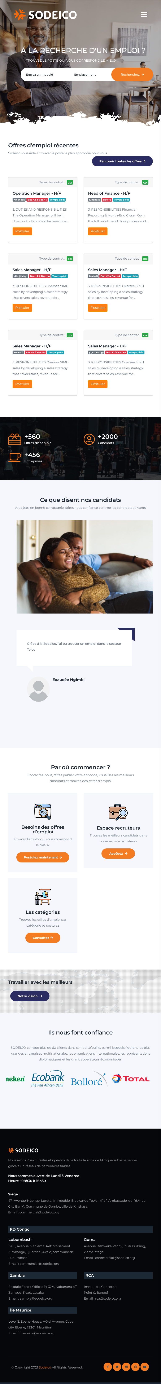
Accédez (116, 854)
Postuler (22, 231)
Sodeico (45, 1367)
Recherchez (130, 74)
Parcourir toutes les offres (120, 161)
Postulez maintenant (41, 857)
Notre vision (28, 996)
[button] (42, 210)
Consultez (41, 938)
